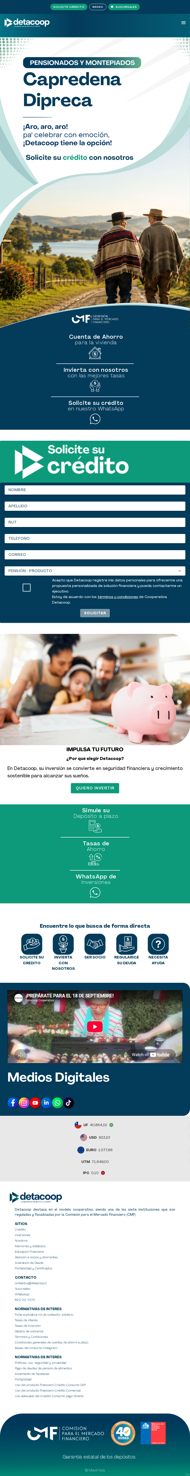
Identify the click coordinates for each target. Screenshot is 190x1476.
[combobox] (95, 571)
